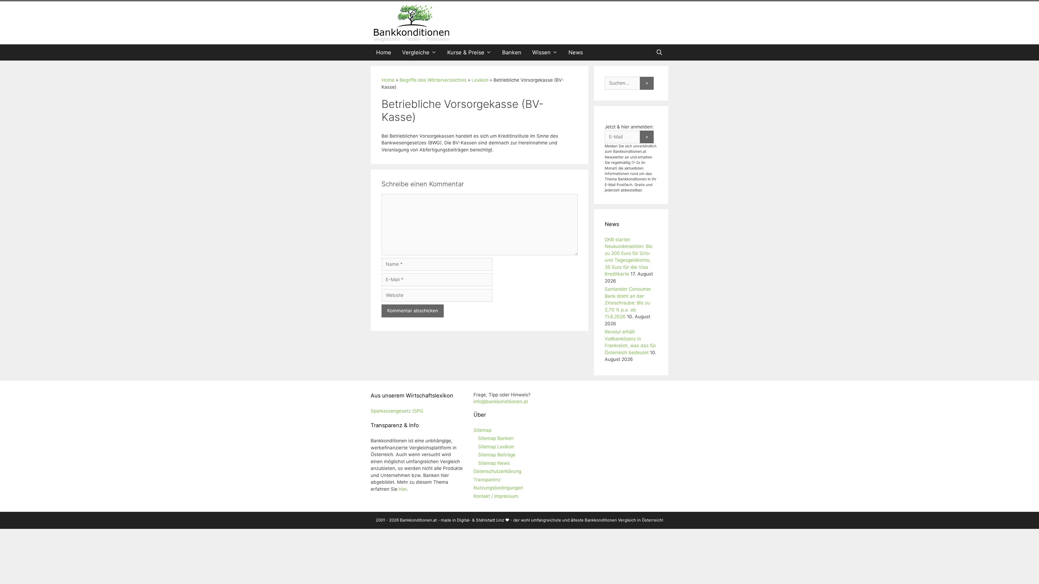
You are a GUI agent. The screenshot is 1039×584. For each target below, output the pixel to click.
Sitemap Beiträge (496, 454)
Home (383, 52)
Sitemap (482, 430)
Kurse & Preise (465, 52)
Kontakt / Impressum (496, 496)
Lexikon (480, 80)
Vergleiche (415, 52)
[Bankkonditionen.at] (411, 22)
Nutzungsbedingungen (498, 487)
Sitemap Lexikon (496, 446)
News (575, 52)
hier (403, 489)
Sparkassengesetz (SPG (397, 411)
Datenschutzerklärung (497, 471)
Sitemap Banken (496, 438)
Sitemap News (494, 463)
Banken (511, 52)
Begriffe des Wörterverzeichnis (433, 80)
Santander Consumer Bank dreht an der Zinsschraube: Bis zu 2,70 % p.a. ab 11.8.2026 (628, 302)
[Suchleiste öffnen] (659, 52)
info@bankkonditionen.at (501, 401)
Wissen (541, 52)
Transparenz (487, 479)
